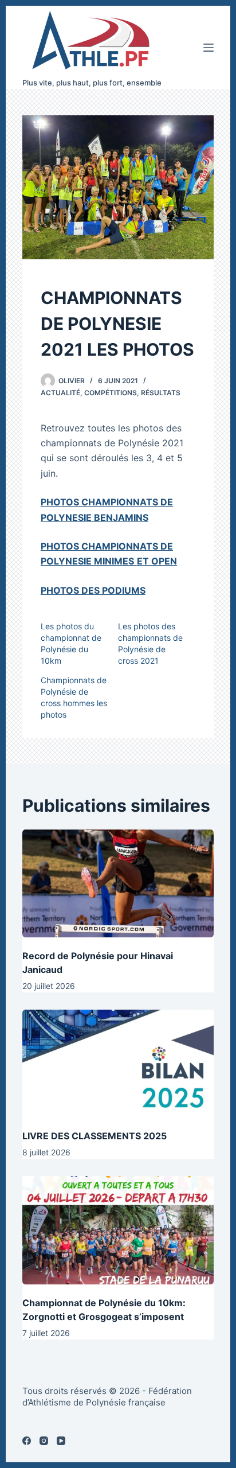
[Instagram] (44, 1440)
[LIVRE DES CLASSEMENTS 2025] (118, 1063)
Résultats (160, 392)
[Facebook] (26, 1440)
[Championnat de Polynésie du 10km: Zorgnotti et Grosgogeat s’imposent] (118, 1230)
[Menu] (208, 47)
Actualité (60, 392)
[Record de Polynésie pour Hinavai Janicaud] (118, 883)
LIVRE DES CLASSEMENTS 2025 (94, 1136)
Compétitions (110, 392)
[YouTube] (61, 1440)
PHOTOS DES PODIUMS (93, 590)
